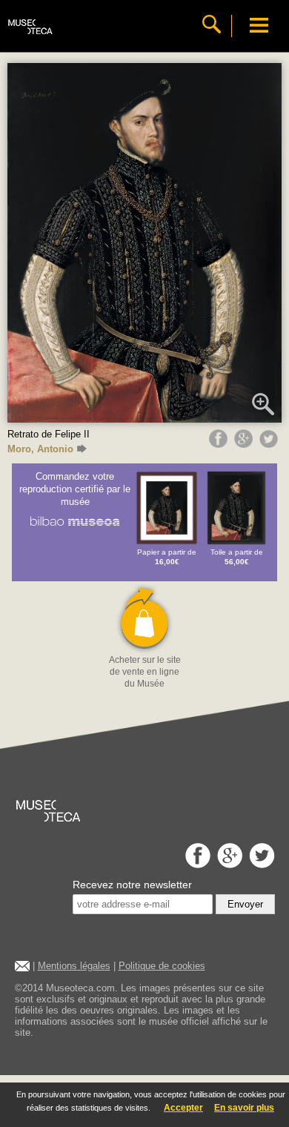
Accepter (183, 1108)
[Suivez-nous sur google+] (227, 864)
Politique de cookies (162, 965)
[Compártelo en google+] (245, 444)
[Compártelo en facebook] (220, 444)
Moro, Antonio (40, 449)
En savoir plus (244, 1108)
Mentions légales (74, 965)
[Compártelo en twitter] (270, 444)
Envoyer (245, 904)
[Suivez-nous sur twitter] (260, 864)
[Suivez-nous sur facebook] (196, 864)
